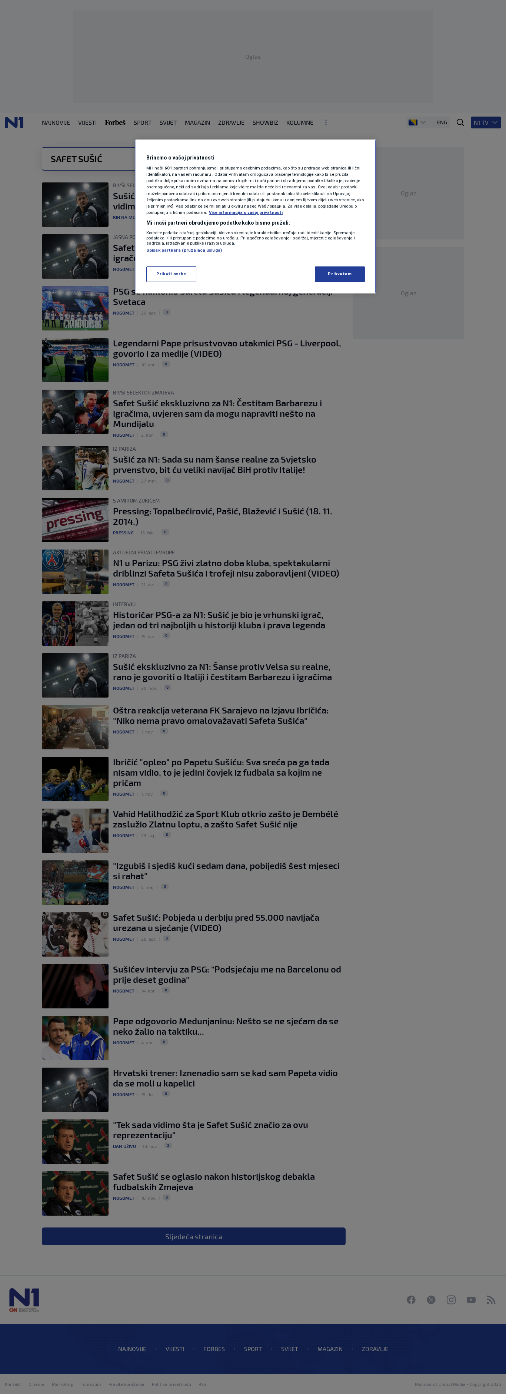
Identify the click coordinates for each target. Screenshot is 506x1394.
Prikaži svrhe (171, 273)
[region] (255, 216)
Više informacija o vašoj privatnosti (246, 212)
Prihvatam (340, 273)
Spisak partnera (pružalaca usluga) (184, 250)
